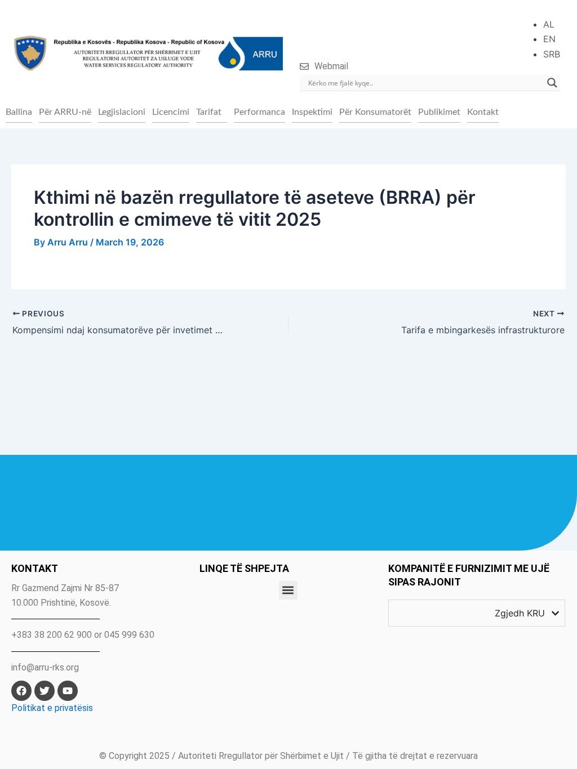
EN (549, 38)
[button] (211, 112)
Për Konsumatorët (375, 112)
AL (548, 24)
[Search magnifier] (552, 83)
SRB (551, 54)
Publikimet (439, 112)
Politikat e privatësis (52, 708)
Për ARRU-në (65, 112)
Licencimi (170, 112)
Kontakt (483, 112)
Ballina (19, 112)
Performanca (259, 112)
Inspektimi (312, 112)
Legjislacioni (121, 112)
